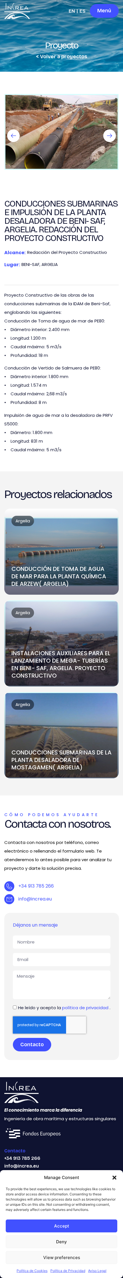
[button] (114, 1177)
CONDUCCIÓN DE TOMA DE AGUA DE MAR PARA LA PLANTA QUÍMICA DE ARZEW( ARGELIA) (58, 576)
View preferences (61, 1257)
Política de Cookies (32, 1271)
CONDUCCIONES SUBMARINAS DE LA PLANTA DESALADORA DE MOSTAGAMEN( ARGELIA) (61, 759)
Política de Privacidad (67, 1271)
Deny (61, 1241)
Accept (61, 1226)
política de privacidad (86, 1008)
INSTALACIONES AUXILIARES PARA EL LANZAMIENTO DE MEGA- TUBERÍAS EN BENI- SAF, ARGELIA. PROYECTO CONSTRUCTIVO (60, 664)
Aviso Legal (97, 1271)
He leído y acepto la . (64, 1008)
